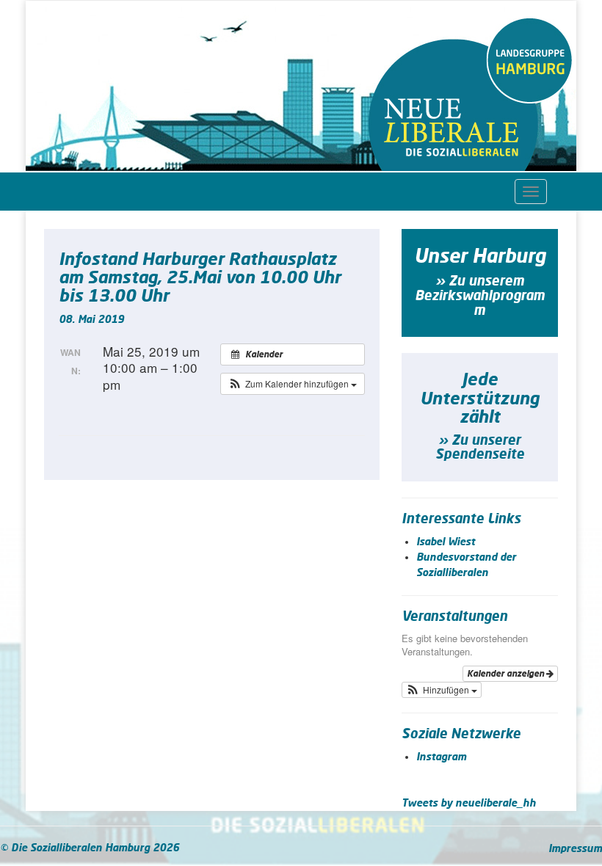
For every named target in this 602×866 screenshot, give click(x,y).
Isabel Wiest (445, 542)
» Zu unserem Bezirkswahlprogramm (480, 296)
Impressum (575, 849)
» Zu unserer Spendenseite (479, 448)
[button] (292, 384)
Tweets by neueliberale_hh (469, 803)
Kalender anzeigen (506, 673)
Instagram (441, 757)
